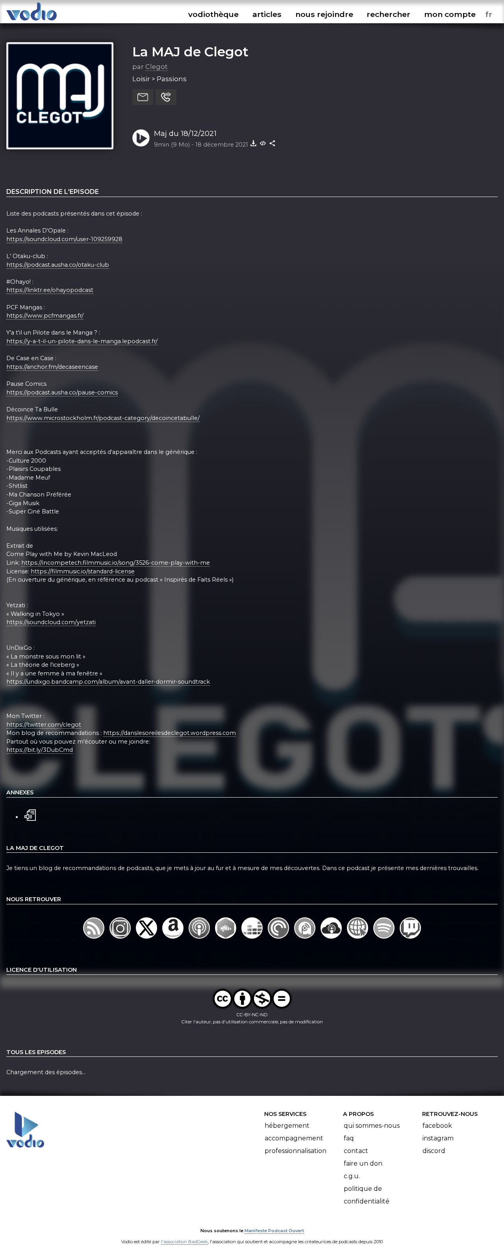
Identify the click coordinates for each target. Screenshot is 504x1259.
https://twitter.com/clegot (43, 724)
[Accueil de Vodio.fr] (31, 20)
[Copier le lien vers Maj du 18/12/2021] (272, 143)
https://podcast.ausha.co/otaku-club (57, 264)
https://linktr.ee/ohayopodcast (49, 290)
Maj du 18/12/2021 (185, 133)
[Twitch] (410, 938)
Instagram (438, 1138)
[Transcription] (30, 814)
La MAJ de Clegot (190, 52)
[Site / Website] (358, 938)
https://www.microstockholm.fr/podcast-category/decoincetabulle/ (103, 418)
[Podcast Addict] (306, 938)
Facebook (437, 1125)
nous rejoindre (324, 14)
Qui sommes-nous (372, 1125)
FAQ (349, 1138)
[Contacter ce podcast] (142, 97)
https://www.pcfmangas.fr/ (44, 315)
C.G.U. (352, 1176)
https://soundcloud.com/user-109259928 (64, 239)
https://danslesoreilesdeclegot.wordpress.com (169, 732)
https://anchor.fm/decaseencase (52, 366)
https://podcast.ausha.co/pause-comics (62, 392)
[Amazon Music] (173, 938)
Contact (356, 1151)
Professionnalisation (295, 1151)
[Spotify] (385, 938)
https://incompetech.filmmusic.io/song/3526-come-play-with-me (115, 562)
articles (267, 14)
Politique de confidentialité (366, 1195)
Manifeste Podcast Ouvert (274, 1230)
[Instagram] (120, 938)
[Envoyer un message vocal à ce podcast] (166, 97)
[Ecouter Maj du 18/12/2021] (141, 138)
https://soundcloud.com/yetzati (51, 622)
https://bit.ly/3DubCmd (39, 749)
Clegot (156, 67)
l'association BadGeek (184, 1241)
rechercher (388, 14)
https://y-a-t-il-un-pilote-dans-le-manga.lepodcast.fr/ (82, 341)
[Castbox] (226, 938)
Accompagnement (294, 1138)
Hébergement (287, 1125)
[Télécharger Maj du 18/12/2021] (254, 143)
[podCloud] (332, 938)
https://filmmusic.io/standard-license (83, 571)
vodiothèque (213, 14)
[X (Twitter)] (147, 938)
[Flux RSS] (94, 938)
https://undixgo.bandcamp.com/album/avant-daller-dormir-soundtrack (108, 681)
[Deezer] (252, 938)
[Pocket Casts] (279, 938)
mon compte (450, 14)
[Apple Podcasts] (200, 938)
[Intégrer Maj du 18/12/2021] (263, 143)
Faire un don (363, 1163)
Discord (433, 1151)
